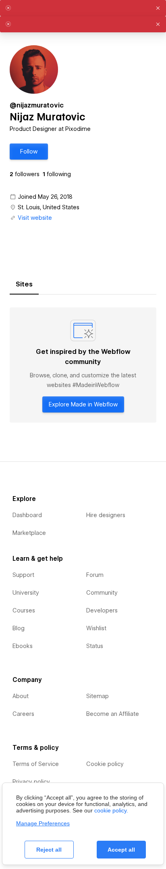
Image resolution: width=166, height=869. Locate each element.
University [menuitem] (25, 592)
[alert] (83, 8)
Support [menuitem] (23, 575)
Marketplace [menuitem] (29, 533)
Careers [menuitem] (23, 714)
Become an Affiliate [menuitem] (112, 714)
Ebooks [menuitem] (22, 646)
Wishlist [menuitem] (96, 628)
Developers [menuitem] (102, 610)
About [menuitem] (20, 696)
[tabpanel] (83, 365)
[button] (29, 151)
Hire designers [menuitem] (105, 515)
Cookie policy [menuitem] (105, 764)
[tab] (24, 284)
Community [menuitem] (102, 592)
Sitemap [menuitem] (97, 696)
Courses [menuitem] (23, 610)
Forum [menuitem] (95, 575)
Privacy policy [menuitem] (31, 782)
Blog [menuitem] (18, 628)
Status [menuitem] (94, 646)
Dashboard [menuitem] (27, 515)
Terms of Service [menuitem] (35, 764)
